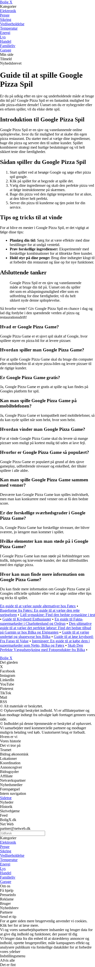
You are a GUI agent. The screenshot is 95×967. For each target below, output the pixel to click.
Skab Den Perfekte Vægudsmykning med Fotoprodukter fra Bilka (42, 647)
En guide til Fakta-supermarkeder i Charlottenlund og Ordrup (41, 621)
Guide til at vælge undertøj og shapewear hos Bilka (44, 634)
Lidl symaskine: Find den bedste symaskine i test (57, 615)
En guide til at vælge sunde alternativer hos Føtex (38, 606)
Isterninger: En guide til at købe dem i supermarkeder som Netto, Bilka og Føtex (45, 643)
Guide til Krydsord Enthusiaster (26, 619)
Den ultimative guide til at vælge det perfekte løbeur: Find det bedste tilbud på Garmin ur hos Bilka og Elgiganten (46, 627)
